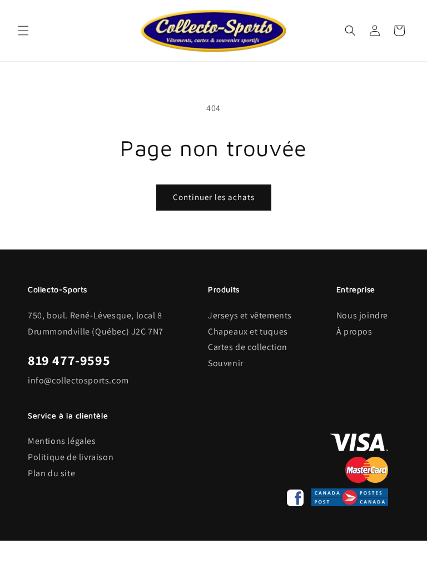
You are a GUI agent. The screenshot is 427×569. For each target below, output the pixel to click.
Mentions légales (62, 441)
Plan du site (51, 473)
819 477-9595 (69, 360)
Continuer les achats (214, 197)
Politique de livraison (70, 457)
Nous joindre (362, 315)
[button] (23, 30)
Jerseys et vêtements (250, 315)
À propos (354, 331)
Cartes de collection (247, 347)
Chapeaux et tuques (248, 331)
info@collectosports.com (78, 380)
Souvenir (226, 363)
